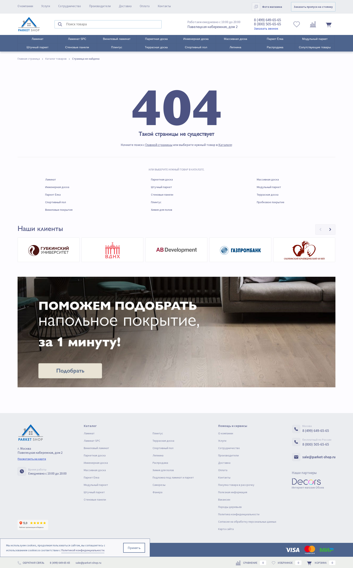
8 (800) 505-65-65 (267, 23)
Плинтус (116, 47)
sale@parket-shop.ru (318, 457)
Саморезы (159, 485)
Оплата (145, 6)
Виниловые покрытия (59, 210)
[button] (320, 229)
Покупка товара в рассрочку (236, 485)
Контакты (164, 6)
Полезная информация (232, 492)
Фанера (157, 492)
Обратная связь (33, 563)
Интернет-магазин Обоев (308, 487)
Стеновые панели (77, 47)
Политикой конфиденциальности (82, 550)
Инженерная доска (196, 38)
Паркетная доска (156, 38)
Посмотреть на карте (32, 459)
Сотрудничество (69, 6)
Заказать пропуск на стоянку (313, 7)
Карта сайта (226, 529)
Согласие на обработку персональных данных (247, 521)
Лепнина (235, 47)
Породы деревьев (230, 507)
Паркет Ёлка (275, 38)
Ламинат (37, 38)
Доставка (125, 6)
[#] (29, 24)
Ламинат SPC (77, 38)
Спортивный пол (196, 47)
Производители (100, 6)
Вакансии (224, 499)
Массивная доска (235, 38)
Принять (134, 548)
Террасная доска (156, 47)
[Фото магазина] (256, 7)
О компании (25, 6)
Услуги (45, 6)
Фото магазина (272, 7)
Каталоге (225, 145)
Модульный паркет (314, 38)
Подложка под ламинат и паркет (173, 477)
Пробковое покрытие (270, 202)
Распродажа (275, 47)
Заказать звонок (266, 28)
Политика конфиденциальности (238, 514)
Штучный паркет (37, 47)
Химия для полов (161, 210)
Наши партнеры (304, 472)
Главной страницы (158, 145)
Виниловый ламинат (116, 38)
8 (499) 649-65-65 (267, 19)
